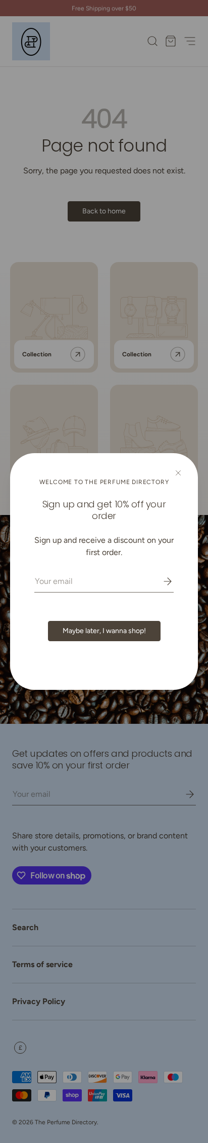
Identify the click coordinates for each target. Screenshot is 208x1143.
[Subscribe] (160, 581)
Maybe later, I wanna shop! (104, 630)
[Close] (178, 473)
